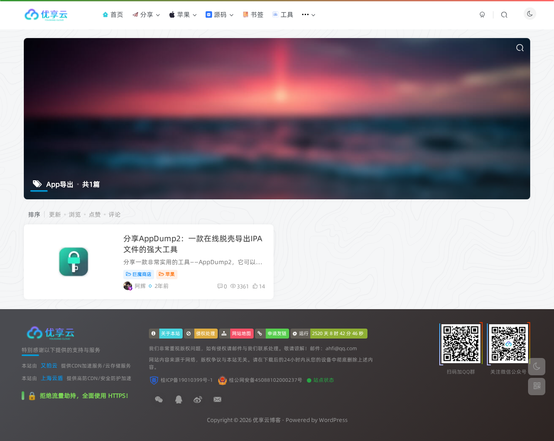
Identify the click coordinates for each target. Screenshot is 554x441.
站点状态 (323, 380)
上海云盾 (52, 378)
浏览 (75, 214)
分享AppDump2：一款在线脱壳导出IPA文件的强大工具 (192, 244)
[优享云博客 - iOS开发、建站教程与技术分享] (50, 332)
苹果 (170, 274)
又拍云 (49, 365)
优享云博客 (267, 420)
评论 (115, 214)
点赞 (95, 214)
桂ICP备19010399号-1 (187, 380)
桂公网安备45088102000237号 (266, 380)
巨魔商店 (141, 274)
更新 (55, 214)
